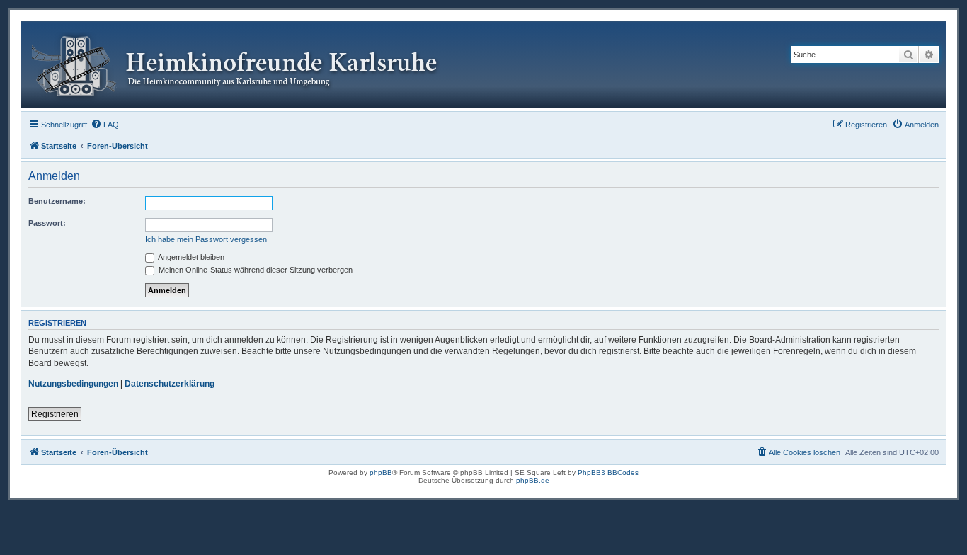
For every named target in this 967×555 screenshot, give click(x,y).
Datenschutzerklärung (169, 384)
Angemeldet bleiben (190, 257)
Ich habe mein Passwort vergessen (206, 239)
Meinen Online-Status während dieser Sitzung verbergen (254, 269)
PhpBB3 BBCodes (608, 472)
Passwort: (47, 223)
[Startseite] (245, 64)
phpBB (381, 472)
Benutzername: (57, 201)
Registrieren (55, 414)
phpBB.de (532, 480)
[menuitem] (105, 124)
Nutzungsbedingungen (73, 384)
